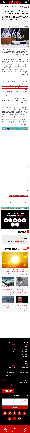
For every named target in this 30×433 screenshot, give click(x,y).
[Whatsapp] (24, 413)
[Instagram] (5, 413)
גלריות (13, 354)
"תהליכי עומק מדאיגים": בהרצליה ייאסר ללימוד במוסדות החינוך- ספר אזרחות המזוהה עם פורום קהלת (15, 88)
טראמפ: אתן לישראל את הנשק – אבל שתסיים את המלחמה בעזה (27, 159)
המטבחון (13, 356)
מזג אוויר (13, 359)
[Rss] (14, 418)
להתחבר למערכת (21, 241)
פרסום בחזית (12, 368)
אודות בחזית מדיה (24, 383)
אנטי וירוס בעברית (10, 373)
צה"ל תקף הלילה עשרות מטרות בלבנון (18, 195)
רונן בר (16, 23)
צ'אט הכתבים (15, 431)
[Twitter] (10, 413)
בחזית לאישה (25, 356)
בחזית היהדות (25, 359)
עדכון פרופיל (25, 368)
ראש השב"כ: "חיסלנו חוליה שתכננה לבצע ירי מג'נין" (16, 12)
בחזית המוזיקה (24, 361)
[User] (10, 418)
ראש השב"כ (20, 23)
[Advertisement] (15, 325)
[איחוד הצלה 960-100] (15, 129)
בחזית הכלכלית (24, 354)
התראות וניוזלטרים (24, 370)
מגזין (14, 349)
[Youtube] (19, 418)
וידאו (14, 346)
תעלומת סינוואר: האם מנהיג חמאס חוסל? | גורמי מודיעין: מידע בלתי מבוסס (15, 97)
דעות (14, 351)
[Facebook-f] (14, 413)
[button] (26, 2)
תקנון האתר (25, 380)
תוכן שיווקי (12, 361)
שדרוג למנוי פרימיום (23, 373)
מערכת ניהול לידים (10, 370)
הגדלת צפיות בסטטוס (10, 375)
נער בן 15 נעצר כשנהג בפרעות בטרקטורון (18, 202)
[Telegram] (19, 413)
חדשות (27, 6)
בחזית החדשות (24, 349)
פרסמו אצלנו (25, 378)
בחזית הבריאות (24, 351)
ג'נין (24, 23)
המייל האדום (25, 375)
